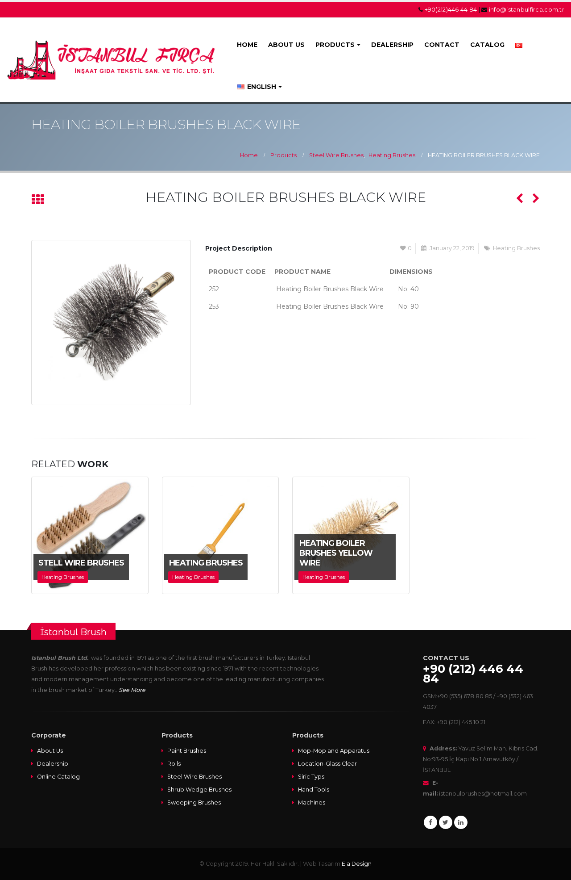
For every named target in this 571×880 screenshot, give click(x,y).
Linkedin (461, 822)
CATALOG (487, 45)
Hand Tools (313, 789)
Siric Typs (311, 776)
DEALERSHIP (392, 45)
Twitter (445, 822)
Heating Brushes (516, 248)
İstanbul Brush (73, 631)
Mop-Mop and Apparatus (333, 750)
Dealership (52, 763)
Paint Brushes (186, 750)
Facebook (430, 822)
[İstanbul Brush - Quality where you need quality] (112, 59)
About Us (50, 750)
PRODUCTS (335, 45)
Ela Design (357, 863)
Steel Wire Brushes (194, 776)
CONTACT (441, 45)
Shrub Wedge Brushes (199, 789)
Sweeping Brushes (194, 802)
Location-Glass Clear (327, 763)
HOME (247, 45)
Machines (311, 802)
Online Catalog (58, 776)
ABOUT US (286, 45)
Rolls (174, 763)
